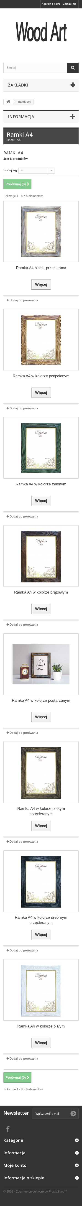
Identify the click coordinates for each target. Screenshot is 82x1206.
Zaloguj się (69, 4)
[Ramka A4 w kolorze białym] (41, 989)
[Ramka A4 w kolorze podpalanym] (41, 339)
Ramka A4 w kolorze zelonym (41, 484)
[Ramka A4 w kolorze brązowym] (41, 556)
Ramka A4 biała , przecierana (41, 268)
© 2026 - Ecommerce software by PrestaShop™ (35, 1191)
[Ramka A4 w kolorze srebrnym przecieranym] (41, 881)
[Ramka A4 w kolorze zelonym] (41, 447)
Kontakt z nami (51, 4)
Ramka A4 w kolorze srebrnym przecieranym (41, 920)
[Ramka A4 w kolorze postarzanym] (41, 664)
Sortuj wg (10, 170)
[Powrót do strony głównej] (8, 102)
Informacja (21, 116)
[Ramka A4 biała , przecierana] (41, 231)
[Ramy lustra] (41, 31)
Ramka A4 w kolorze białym (41, 1026)
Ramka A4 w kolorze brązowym (41, 592)
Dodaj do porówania (24, 300)
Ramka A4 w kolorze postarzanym (41, 700)
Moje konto (14, 1165)
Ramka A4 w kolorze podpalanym (41, 376)
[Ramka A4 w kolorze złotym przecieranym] (41, 772)
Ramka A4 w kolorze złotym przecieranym (41, 811)
